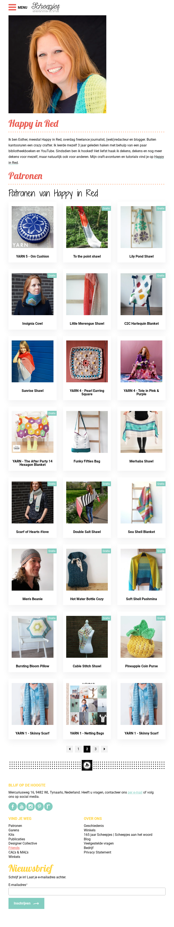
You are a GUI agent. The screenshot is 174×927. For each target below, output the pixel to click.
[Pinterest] (39, 806)
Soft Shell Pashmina (141, 599)
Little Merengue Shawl (87, 324)
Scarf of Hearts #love (32, 532)
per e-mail (135, 792)
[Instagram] (30, 806)
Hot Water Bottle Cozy (87, 599)
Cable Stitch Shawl (87, 666)
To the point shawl (87, 256)
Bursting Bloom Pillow (32, 666)
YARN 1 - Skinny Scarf (32, 733)
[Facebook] (12, 806)
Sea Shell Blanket (141, 532)
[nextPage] (104, 749)
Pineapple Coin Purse (141, 666)
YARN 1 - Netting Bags (87, 733)
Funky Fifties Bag (87, 461)
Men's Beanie (32, 599)
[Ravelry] (48, 806)
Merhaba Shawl (141, 461)
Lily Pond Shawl (141, 256)
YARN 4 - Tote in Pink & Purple (141, 392)
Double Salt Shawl (87, 532)
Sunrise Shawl (33, 391)
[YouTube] (21, 806)
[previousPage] (69, 749)
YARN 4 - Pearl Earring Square (87, 392)
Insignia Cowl (32, 324)
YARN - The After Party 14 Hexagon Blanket (32, 463)
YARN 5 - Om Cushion (32, 256)
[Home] (46, 7)
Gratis (106, 208)
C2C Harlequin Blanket (141, 324)
